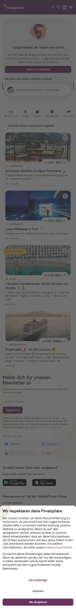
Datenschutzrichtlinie (59, 547)
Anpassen (38, 591)
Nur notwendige (38, 580)
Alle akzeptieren (38, 602)
